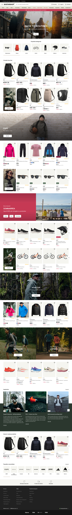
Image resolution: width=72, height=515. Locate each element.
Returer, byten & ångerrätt (21, 499)
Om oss (4, 493)
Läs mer (5, 425)
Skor (11, 216)
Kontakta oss (19, 491)
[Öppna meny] (2, 4)
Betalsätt (18, 495)
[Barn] (13, 7)
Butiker (62, 7)
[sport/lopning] (54, 343)
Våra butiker (5, 497)
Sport (29, 7)
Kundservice (68, 7)
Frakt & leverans (19, 497)
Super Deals (39, 7)
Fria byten (23, 1)
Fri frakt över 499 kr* (16, 1)
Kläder (5, 216)
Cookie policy (6, 495)
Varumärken (24, 7)
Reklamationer (19, 501)
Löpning (31, 497)
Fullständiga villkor (6, 499)
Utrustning (17, 7)
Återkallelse (18, 503)
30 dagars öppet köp (6, 1)
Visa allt (67, 389)
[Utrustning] (19, 7)
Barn (12, 7)
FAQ (17, 493)
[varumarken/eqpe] (36, 127)
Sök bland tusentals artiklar (23, 4)
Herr (7, 7)
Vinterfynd (31, 491)
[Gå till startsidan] (9, 4)
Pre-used (45, 7)
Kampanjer (51, 7)
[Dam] (4, 7)
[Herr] (8, 7)
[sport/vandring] (18, 343)
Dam (3, 7)
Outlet (34, 7)
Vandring (31, 499)
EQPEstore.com (13, 508)
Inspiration (57, 7)
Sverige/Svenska (64, 508)
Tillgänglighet (6, 503)
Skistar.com (5, 508)
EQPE (30, 495)
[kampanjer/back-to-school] (36, 25)
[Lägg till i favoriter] (15, 63)
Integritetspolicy (6, 501)
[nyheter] (36, 286)
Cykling (30, 501)
